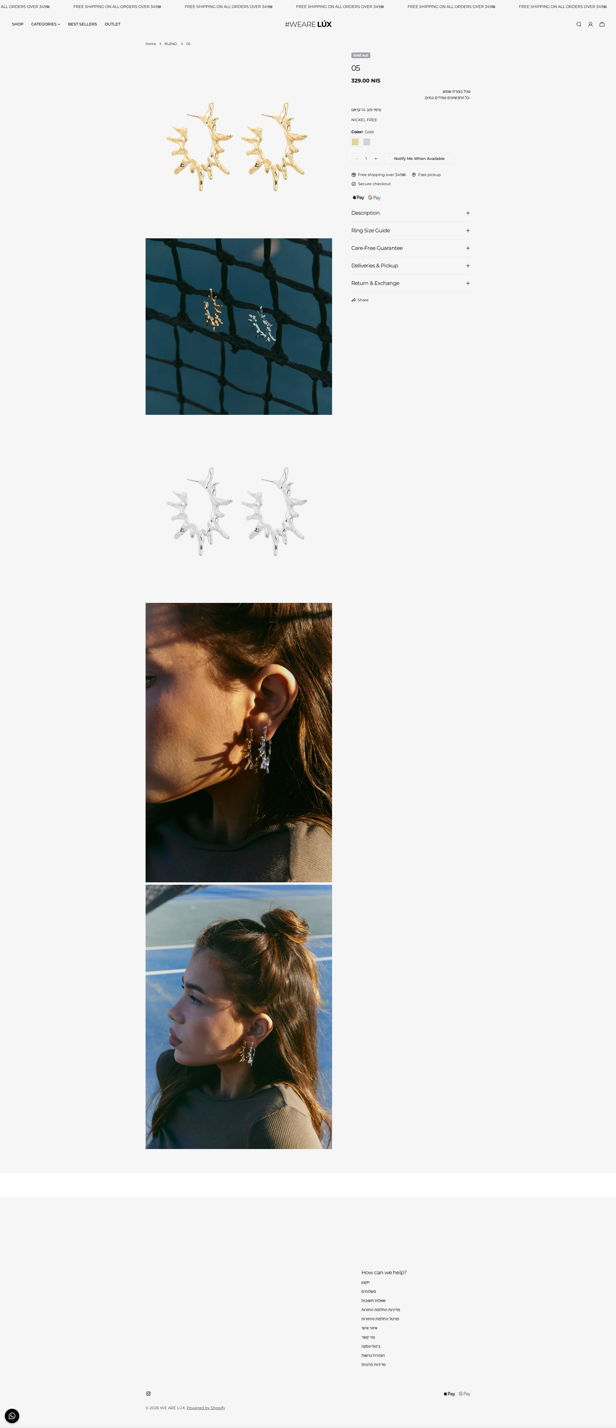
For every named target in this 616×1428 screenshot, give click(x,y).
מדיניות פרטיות (373, 1364)
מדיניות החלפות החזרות (380, 1310)
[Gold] (355, 142)
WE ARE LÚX (172, 1408)
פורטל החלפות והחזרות (380, 1319)
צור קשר (368, 1337)
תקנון (365, 1282)
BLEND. (171, 44)
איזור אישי (369, 1328)
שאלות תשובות (373, 1300)
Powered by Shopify (206, 1408)
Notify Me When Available (419, 158)
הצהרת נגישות (373, 1355)
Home (151, 44)
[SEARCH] (579, 24)
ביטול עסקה (370, 1346)
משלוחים (368, 1291)
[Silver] (367, 142)
